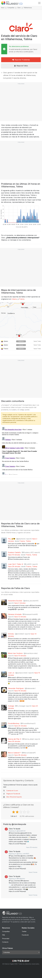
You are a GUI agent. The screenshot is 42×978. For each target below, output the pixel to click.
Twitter (24, 931)
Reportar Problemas (22, 60)
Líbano (14, 299)
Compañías (10, 7)
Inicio (2, 7)
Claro (19, 7)
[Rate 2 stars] (17, 812)
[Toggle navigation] (39, 3)
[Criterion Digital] (21, 961)
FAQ (3, 935)
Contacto (5, 942)
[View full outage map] (21, 320)
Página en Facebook (13, 794)
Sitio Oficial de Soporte (14, 797)
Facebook (25, 935)
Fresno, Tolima (25, 541)
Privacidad (5, 938)
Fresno (21, 299)
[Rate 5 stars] (28, 812)
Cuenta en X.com (12, 790)
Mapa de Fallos (22, 66)
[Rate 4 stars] (24, 812)
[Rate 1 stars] (14, 812)
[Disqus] (21, 450)
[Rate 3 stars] (21, 812)
